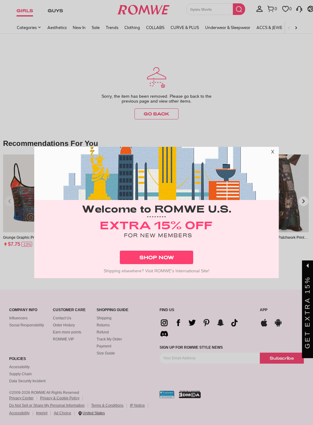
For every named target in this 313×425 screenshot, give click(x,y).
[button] (272, 153)
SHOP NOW (156, 257)
